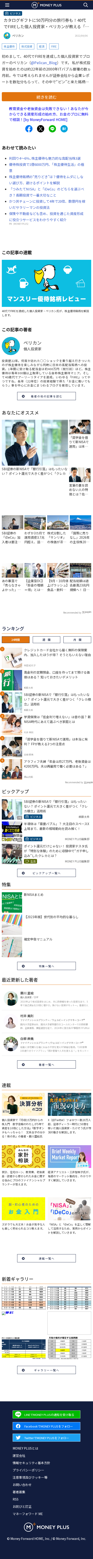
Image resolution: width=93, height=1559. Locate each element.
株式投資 (26, 46)
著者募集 (19, 1492)
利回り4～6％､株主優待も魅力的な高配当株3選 (45, 158)
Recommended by (72, 612)
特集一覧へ (47, 966)
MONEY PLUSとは (25, 1448)
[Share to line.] (52, 128)
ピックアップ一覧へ (47, 873)
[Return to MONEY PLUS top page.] (46, 4)
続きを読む (46, 97)
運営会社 (19, 1455)
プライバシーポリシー (28, 1470)
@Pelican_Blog (44, 62)
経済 (41, 46)
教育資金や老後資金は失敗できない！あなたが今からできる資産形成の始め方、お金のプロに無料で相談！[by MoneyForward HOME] (48, 114)
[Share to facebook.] (29, 128)
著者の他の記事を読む (47, 396)
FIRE (54, 46)
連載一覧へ (47, 1258)
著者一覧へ (47, 1064)
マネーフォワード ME (28, 1513)
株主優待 (9, 46)
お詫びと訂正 (22, 1506)
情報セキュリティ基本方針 (31, 1462)
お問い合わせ (22, 1484)
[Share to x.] (40, 128)
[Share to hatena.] (64, 128)
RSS (16, 1499)
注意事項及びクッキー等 (30, 1477)
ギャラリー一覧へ (46, 1370)
